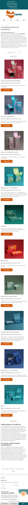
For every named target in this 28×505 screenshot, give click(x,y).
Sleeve (2, 406)
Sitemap (7, 469)
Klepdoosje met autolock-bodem (9, 296)
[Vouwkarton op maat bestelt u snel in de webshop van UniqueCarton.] (14, 14)
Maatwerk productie (12, 3)
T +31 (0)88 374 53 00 (12, 7)
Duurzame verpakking (12, 4)
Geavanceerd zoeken (20, 469)
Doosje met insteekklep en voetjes (9, 152)
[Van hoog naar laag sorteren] (20, 53)
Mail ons (13, 471)
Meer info (5, 86)
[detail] (14, 69)
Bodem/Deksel (4, 260)
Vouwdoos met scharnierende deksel (10, 332)
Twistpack (3, 226)
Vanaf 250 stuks (11, 1)
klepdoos (2, 41)
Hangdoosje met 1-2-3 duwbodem (9, 370)
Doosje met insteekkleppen (7, 116)
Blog (3, 469)
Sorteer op (9, 52)
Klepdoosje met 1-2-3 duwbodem (9, 188)
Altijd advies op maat (12, 6)
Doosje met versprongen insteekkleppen (11, 80)
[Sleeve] (14, 394)
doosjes (21, 457)
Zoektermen (12, 469)
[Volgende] (17, 56)
